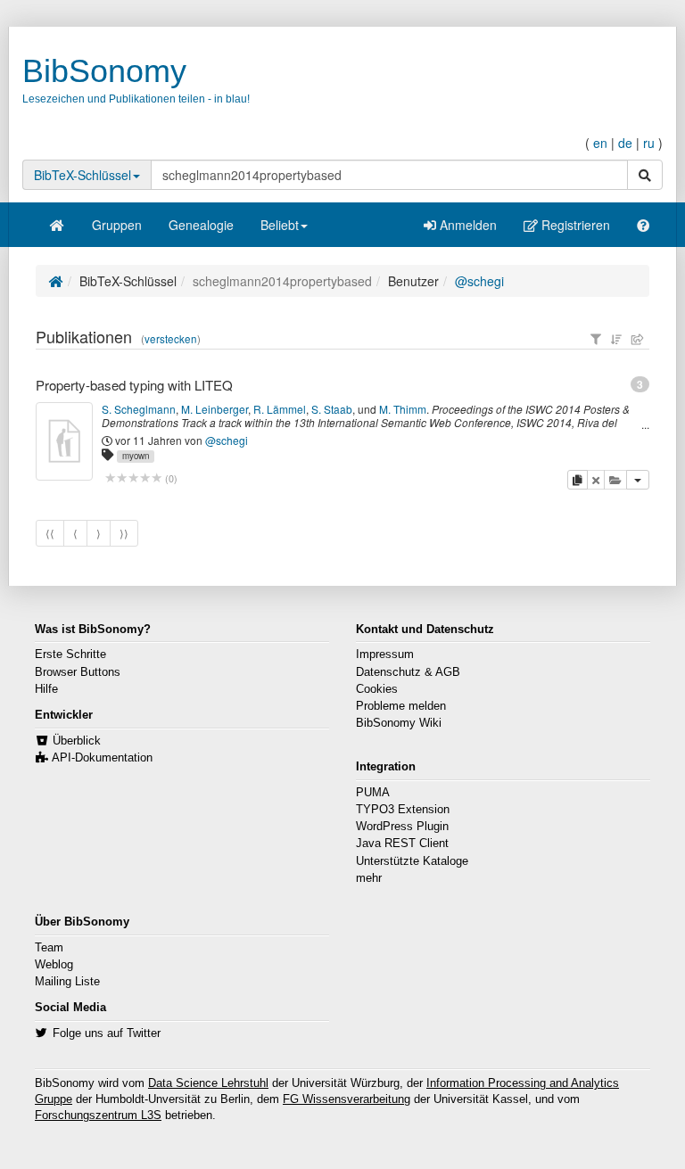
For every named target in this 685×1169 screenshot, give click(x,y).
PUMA (373, 792)
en (600, 143)
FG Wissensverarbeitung (346, 1099)
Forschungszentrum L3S (98, 1115)
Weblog (54, 965)
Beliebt (279, 225)
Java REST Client (402, 843)
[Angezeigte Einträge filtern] (596, 339)
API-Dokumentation (102, 758)
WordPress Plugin (402, 826)
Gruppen (117, 225)
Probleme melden (401, 706)
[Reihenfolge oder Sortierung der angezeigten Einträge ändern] (616, 339)
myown (135, 455)
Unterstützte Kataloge (412, 861)
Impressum (385, 654)
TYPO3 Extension (403, 809)
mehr (369, 878)
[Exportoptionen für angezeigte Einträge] (637, 339)
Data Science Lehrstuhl (208, 1083)
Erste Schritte (70, 654)
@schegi (479, 281)
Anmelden (466, 225)
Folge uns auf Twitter (107, 1033)
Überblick (77, 741)
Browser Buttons (77, 672)
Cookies (377, 689)
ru (649, 143)
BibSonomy (104, 71)
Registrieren (574, 225)
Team (49, 948)
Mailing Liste (67, 982)
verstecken (170, 339)
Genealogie (201, 225)
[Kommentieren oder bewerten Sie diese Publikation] (133, 478)
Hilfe (46, 689)
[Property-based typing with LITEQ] (64, 441)
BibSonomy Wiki (399, 723)
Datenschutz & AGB (408, 672)
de (625, 143)
